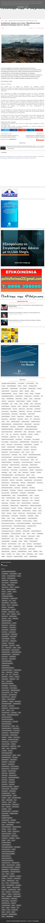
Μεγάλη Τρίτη (12, 480)
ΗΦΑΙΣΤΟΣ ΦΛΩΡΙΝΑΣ (11, 699)
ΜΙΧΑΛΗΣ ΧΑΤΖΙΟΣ (5, 485)
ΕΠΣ (11, 692)
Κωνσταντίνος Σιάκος (5, 741)
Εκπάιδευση (36, 434)
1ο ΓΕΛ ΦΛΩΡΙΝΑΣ (21, 383)
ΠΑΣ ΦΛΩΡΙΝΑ (12, 503)
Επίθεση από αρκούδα (5, 690)
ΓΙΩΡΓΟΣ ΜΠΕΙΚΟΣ (5, 636)
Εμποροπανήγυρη (9, 681)
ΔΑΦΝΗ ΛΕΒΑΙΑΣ (4, 645)
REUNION (3, 556)
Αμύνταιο (26, 393)
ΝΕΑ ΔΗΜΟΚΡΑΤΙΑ (5, 490)
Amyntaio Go (13, 551)
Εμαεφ (3, 681)
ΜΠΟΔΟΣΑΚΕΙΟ (24, 487)
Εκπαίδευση (30, 434)
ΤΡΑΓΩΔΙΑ (17, 536)
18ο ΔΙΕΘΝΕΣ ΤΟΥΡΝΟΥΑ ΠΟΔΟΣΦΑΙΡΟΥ (9, 383)
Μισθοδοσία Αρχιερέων (31, 482)
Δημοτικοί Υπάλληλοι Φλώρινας (7, 431)
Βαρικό (32, 403)
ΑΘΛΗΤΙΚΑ (39, 388)
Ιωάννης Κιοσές (33, 449)
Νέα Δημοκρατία (13, 490)
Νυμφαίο (13, 495)
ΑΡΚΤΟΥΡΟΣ (4, 401)
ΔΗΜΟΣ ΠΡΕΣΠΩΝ (5, 426)
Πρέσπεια (40, 510)
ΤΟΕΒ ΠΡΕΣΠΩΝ (4, 536)
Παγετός (3, 500)
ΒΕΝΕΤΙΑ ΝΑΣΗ (25, 406)
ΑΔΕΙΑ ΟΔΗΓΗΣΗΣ (5, 388)
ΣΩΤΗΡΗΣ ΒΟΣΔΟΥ (5, 869)
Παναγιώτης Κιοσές (25, 500)
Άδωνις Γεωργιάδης (23, 388)
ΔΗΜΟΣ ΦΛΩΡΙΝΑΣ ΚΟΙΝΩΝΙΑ (31, 426)
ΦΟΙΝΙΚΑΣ (26, 541)
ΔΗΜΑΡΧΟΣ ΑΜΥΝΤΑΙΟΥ (15, 421)
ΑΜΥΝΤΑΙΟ (21, 393)
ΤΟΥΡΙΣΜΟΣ (11, 536)
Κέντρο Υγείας (4, 459)
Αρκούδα (30, 398)
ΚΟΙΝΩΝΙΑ (10, 467)
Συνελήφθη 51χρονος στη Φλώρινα (7, 867)
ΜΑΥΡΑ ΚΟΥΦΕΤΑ (5, 480)
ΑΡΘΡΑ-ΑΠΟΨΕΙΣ (19, 398)
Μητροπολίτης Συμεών (5, 482)
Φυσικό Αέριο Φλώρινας (12, 543)
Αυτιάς (11, 403)
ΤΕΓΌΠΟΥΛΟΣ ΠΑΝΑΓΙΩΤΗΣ (16, 533)
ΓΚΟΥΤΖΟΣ (13, 416)
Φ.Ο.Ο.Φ (36, 538)
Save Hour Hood (9, 556)
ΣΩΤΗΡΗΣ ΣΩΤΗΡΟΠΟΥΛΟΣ (14, 869)
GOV (17, 907)
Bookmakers (35, 551)
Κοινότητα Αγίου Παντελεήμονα (27, 462)
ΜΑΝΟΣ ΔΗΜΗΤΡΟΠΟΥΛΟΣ (6, 477)
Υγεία (16, 538)
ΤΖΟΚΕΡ (28, 533)
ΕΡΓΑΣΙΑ (3, 444)
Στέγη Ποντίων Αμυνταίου (27, 520)
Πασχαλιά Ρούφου (36, 503)
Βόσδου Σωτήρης (30, 408)
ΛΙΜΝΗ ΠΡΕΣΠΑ (25, 472)
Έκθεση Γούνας (16, 434)
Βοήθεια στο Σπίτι (22, 408)
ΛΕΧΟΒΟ (14, 472)
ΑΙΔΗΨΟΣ (21, 391)
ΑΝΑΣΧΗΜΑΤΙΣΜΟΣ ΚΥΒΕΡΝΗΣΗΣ (7, 396)
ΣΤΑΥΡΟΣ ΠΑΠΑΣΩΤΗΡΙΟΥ (32, 518)
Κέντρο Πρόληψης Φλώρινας (32, 457)
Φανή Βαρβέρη (14, 541)
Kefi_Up (8, 909)
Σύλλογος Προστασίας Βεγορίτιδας (7, 860)
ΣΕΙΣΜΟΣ (36, 515)
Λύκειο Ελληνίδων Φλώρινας (6, 755)
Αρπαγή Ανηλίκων (11, 401)
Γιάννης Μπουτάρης (37, 411)
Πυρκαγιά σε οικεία (21, 513)
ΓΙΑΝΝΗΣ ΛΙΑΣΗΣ (22, 411)
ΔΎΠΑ (7, 434)
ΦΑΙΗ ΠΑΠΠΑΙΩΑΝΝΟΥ (6, 541)
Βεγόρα (19, 406)
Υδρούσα (20, 538)
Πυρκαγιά (14, 513)
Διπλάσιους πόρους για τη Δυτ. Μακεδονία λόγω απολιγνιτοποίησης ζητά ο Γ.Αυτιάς (20, 146)
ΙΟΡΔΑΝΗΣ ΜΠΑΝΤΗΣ (18, 449)
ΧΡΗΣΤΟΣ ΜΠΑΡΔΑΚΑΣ (5, 898)
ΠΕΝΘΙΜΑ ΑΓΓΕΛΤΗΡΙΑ (14, 505)
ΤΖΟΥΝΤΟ (33, 533)
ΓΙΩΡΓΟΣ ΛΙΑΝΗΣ (14, 634)
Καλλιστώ (27, 452)
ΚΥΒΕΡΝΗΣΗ (24, 467)
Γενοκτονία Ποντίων (5, 411)
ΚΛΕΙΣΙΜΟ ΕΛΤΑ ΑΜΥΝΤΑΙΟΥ (6, 462)
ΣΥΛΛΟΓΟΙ (35, 520)
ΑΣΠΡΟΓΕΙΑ (29, 401)
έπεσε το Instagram (36, 439)
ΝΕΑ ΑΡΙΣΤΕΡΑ (32, 487)
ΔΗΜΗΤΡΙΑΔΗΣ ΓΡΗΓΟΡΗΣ (18, 424)
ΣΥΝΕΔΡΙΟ (28, 528)
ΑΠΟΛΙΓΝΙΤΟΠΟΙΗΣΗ (10, 398)
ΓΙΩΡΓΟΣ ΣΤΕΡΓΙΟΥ (13, 636)
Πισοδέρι (35, 508)
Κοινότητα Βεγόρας (5, 464)
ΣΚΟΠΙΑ (8, 518)
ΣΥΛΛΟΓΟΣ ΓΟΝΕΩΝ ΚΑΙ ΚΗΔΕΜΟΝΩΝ (23, 523)
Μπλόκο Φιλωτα (17, 487)
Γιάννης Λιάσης (29, 411)
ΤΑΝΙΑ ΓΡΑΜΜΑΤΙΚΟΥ (5, 533)
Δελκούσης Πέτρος (8, 647)
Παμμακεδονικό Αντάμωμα (15, 500)
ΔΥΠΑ (3, 434)
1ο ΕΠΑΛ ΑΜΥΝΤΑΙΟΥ (30, 383)
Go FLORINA (13, 907)
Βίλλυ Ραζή (15, 408)
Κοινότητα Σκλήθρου (24, 464)
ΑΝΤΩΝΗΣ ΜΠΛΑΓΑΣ (19, 396)
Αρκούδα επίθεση (37, 398)
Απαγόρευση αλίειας (28, 396)
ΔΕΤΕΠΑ (3, 421)
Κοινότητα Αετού (37, 462)
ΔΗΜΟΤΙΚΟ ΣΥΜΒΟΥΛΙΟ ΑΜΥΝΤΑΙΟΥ (31, 429)
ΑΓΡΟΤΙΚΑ (3, 578)
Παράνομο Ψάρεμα (5, 503)
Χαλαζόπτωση (29, 543)
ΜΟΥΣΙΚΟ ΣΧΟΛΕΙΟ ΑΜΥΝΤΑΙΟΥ (7, 487)
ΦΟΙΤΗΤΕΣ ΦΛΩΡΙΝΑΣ (33, 541)
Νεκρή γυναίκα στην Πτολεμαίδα (30, 490)
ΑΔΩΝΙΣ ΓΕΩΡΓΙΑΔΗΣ (14, 388)
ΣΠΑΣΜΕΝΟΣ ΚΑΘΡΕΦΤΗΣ (21, 518)
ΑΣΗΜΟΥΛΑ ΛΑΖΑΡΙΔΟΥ (20, 401)
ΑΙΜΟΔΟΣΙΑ (27, 391)
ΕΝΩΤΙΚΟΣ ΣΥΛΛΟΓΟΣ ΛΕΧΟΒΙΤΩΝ (8, 439)
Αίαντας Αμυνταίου (14, 391)
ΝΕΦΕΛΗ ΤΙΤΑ (40, 490)
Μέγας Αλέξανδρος (19, 480)
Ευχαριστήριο (36, 444)
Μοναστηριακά (29, 485)
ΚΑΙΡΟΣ (22, 452)
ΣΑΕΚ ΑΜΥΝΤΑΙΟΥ (15, 515)
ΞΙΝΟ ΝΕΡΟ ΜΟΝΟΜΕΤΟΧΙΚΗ (22, 495)
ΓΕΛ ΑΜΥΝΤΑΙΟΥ (37, 408)
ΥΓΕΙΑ (12, 538)
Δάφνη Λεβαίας (11, 645)
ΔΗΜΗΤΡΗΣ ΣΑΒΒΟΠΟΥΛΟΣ (6, 424)
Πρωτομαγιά (9, 513)
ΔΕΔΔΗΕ (17, 645)
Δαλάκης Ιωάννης (11, 643)
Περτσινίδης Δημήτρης (5, 508)
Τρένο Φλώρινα (23, 536)
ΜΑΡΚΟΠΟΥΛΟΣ (40, 477)
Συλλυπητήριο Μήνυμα (5, 528)
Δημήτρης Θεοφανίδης (25, 421)
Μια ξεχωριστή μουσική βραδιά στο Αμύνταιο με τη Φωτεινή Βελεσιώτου (24, 312)
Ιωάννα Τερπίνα (26, 449)
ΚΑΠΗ (32, 452)
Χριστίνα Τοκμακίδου (5, 900)
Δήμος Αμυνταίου (36, 424)
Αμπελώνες (15, 393)
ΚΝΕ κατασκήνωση (16, 462)
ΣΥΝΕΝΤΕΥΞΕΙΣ (17, 867)
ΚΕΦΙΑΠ (32, 459)
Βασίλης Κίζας (13, 406)
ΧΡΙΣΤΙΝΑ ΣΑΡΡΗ (14, 898)
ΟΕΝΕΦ (9, 797)
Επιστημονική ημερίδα (5, 692)
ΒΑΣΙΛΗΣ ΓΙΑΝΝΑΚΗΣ (5, 406)
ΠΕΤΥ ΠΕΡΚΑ (20, 508)
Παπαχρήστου (37, 500)
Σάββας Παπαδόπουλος (6, 515)
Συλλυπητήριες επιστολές (6, 862)
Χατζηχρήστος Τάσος (17, 546)
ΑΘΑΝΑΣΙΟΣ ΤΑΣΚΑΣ (31, 388)
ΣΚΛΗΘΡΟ (3, 518)
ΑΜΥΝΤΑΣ (31, 393)
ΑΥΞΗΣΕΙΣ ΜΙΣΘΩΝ (5, 403)
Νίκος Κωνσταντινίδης (5, 492)
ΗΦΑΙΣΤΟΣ (3, 699)
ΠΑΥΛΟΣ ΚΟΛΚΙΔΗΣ (5, 505)
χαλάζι (24, 543)
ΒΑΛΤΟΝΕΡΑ (26, 403)
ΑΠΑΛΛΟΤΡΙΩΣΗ (36, 396)
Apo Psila (29, 551)
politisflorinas (12, 139)
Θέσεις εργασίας (17, 701)
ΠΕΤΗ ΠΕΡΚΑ (13, 508)
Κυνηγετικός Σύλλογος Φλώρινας (34, 467)
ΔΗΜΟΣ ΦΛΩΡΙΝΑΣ (21, 426)
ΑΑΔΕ (37, 383)
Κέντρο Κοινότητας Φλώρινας (7, 457)
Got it (26, 7)
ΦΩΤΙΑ (19, 543)
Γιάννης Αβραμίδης (13, 411)
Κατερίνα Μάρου (14, 454)
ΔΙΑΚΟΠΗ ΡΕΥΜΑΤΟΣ (18, 431)
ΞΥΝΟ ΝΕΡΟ (37, 495)
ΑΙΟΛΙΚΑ (32, 391)
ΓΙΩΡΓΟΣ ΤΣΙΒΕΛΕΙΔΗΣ (5, 416)
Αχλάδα (21, 403)
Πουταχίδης (34, 510)
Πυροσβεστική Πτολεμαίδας (31, 513)
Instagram (3, 909)
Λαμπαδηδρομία (4, 472)
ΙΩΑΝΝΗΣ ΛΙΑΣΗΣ (5, 452)
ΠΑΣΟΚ (18, 503)
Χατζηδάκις (10, 546)
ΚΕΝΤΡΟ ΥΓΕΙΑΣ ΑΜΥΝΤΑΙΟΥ (13, 459)
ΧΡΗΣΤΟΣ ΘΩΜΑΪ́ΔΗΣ (38, 546)
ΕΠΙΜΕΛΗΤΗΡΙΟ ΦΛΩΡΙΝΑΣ (15, 690)
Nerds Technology (14, 909)
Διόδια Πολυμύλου (31, 431)
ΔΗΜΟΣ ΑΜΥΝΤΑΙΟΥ (28, 424)
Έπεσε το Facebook (27, 439)
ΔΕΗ (2, 647)
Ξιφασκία (31, 495)
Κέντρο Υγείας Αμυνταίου (25, 459)
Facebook (7, 907)
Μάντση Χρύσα (15, 477)
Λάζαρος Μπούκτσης (5, 746)
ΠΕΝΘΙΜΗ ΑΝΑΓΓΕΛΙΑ (24, 505)
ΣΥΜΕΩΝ (12, 528)
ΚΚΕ (36, 459)
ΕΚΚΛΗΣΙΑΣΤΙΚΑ (23, 434)
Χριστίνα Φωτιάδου (14, 900)
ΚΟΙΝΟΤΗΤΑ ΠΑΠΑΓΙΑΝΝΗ (14, 464)
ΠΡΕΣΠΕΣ (3, 513)
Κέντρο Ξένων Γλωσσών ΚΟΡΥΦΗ (19, 457)
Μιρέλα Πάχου (23, 482)
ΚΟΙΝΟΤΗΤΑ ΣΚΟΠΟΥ (33, 464)
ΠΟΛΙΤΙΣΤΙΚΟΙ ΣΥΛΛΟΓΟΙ (26, 510)
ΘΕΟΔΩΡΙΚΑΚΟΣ (4, 701)
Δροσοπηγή (38, 431)
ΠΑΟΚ (31, 500)
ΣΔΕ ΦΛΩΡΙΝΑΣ (30, 515)
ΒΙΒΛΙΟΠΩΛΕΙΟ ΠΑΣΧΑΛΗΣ (6, 408)
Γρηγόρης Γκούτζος (20, 416)
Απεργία (3, 398)
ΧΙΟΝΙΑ (24, 546)
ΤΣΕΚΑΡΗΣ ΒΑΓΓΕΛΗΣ (5, 538)
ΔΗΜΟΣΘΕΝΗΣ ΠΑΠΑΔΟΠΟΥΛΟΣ (7, 429)
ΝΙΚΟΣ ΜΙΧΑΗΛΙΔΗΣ (14, 492)
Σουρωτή (13, 518)
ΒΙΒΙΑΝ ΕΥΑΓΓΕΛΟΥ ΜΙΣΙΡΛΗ (35, 406)
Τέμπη (24, 533)
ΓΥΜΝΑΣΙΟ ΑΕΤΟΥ (29, 416)
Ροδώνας (39, 513)
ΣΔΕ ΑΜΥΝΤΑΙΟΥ (23, 515)
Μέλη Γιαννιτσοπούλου (38, 480)
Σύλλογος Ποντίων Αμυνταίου (6, 858)
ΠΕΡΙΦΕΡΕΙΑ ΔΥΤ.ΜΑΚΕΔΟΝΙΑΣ (35, 505)
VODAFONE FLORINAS (33, 556)
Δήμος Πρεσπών (13, 426)
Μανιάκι (19, 755)
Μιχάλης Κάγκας (40, 482)
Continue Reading (11, 148)
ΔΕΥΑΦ (8, 421)
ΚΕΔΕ (20, 454)
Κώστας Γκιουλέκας (14, 741)
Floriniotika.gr (4, 565)
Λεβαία (10, 472)
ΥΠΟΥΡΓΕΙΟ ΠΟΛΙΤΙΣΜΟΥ (28, 538)
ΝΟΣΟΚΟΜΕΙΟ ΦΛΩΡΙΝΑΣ (6, 495)
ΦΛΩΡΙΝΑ (20, 541)
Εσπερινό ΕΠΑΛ (9, 444)
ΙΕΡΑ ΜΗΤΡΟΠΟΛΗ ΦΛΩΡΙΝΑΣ (7, 449)
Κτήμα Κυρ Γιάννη (17, 467)
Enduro (41, 551)
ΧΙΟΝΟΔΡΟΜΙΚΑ (30, 546)
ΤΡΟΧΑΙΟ (38, 536)
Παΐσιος (8, 500)
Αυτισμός (15, 403)
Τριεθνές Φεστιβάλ (31, 536)
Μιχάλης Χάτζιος (12, 485)
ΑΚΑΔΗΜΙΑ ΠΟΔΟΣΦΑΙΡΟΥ (6, 393)
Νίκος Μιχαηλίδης (23, 492)
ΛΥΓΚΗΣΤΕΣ (39, 472)
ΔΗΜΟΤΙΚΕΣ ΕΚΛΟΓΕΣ (19, 429)
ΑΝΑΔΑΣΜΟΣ (37, 393)
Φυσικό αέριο (4, 543)
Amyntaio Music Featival (22, 551)
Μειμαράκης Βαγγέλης (28, 480)
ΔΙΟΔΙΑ (25, 431)
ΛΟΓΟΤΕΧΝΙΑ (32, 472)
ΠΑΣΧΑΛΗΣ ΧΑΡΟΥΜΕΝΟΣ (26, 503)
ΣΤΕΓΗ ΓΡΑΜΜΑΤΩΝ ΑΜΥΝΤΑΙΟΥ (7, 520)
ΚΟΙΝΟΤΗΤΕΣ (4, 467)
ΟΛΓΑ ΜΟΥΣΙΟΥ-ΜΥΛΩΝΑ (16, 797)
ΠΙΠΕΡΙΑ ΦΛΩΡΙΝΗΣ (28, 508)
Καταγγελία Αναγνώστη (6, 454)
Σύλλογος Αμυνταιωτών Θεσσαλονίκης (8, 523)
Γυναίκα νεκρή (36, 416)
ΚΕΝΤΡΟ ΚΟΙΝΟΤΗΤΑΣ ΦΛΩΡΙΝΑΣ (34, 454)
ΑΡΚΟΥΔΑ (25, 398)
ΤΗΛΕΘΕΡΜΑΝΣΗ (40, 533)
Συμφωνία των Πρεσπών (20, 528)
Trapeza (25, 556)
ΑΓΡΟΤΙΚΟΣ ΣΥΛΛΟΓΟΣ (11, 578)
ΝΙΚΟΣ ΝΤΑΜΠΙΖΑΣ (31, 492)
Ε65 (10, 434)
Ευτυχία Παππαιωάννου (28, 444)
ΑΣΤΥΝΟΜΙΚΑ (35, 401)
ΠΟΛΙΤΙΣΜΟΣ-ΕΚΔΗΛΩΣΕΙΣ (15, 510)
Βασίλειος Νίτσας (38, 403)
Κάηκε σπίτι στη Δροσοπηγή (14, 452)
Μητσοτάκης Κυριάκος (15, 482)
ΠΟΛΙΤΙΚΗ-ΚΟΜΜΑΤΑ (5, 510)
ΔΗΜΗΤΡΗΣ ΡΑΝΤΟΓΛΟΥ (35, 421)
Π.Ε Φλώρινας (4, 802)
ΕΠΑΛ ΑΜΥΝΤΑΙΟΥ (19, 439)
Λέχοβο (19, 472)
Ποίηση (39, 508)
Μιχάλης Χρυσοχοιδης (21, 485)
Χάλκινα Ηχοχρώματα (37, 543)
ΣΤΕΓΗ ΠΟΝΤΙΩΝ (18, 520)
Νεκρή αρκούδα (20, 490)
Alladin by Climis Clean (5, 551)
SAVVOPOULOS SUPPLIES (18, 556)
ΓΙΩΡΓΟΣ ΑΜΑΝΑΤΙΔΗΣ (5, 634)
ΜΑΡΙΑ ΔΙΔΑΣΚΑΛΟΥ (23, 477)
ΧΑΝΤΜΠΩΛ (4, 546)
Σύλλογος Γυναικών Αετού (36, 523)
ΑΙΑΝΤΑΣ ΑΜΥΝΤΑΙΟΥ (5, 391)
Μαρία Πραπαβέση (32, 477)
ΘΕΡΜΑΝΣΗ (11, 701)
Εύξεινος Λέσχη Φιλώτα (18, 444)
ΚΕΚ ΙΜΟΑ (25, 454)
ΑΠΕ (42, 396)
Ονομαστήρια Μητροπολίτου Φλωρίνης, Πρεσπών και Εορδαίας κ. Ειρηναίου (24, 320)
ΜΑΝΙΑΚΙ (14, 755)
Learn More (20, 7)
